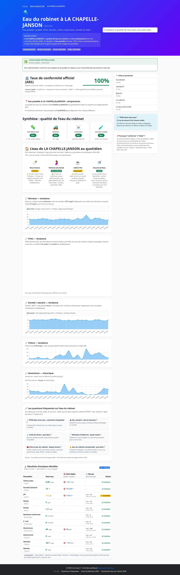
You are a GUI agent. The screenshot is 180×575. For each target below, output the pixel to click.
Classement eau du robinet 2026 (113, 571)
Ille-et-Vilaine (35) (37, 6)
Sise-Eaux (101, 568)
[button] (67, 467)
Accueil (56, 571)
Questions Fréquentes (70, 571)
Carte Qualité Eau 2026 (90, 571)
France (25, 6)
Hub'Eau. (110, 568)
